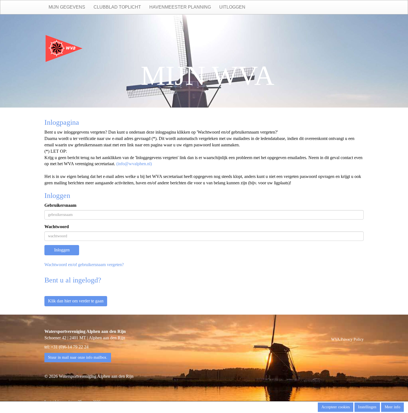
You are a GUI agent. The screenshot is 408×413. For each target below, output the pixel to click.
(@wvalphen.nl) (134, 163)
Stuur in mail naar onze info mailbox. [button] (77, 357)
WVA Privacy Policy (347, 339)
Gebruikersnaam (60, 205)
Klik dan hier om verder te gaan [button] (76, 301)
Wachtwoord (56, 226)
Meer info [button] (392, 407)
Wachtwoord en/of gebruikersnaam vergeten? (84, 264)
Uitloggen (232, 7)
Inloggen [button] (62, 250)
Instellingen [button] (367, 407)
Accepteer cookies (335, 407)
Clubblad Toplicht (117, 7)
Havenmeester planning (180, 7)
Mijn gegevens (67, 7)
